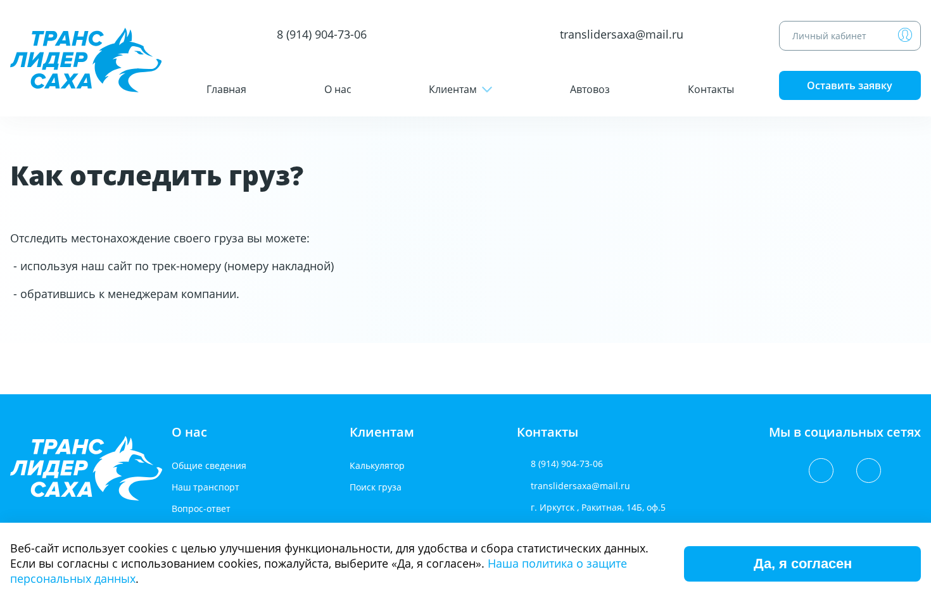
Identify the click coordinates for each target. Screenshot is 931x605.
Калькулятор (377, 465)
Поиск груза (376, 487)
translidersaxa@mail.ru (621, 34)
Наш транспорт (205, 487)
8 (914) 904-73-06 (322, 34)
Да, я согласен (803, 563)
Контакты (711, 89)
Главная (226, 89)
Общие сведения (209, 465)
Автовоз (590, 89)
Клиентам (453, 89)
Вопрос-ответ (201, 508)
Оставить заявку (849, 85)
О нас (338, 89)
